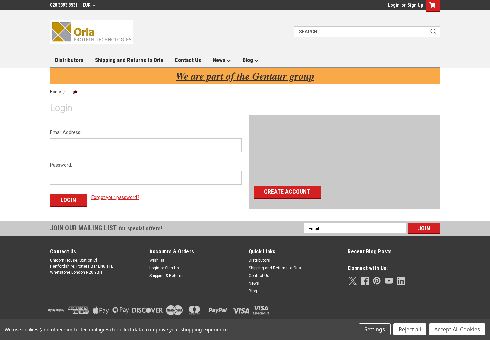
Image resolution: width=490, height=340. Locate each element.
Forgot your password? (115, 197)
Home (55, 92)
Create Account (287, 191)
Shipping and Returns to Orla (129, 60)
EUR (87, 5)
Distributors (69, 60)
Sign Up (415, 5)
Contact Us (188, 60)
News (220, 60)
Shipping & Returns (166, 275)
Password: (61, 165)
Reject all (410, 329)
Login (394, 5)
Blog (248, 60)
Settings (374, 329)
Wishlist (156, 260)
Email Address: (65, 132)
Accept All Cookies (457, 329)
